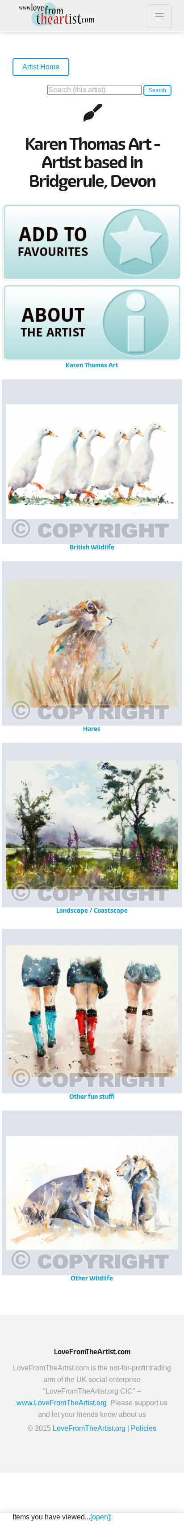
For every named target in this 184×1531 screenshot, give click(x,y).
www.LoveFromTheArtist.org (62, 1403)
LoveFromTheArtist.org (89, 1428)
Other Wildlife (92, 1199)
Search (157, 90)
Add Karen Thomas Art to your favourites (92, 241)
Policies (143, 1428)
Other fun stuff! (92, 1017)
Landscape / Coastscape (91, 831)
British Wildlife (92, 468)
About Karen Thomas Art (92, 322)
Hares (92, 649)
